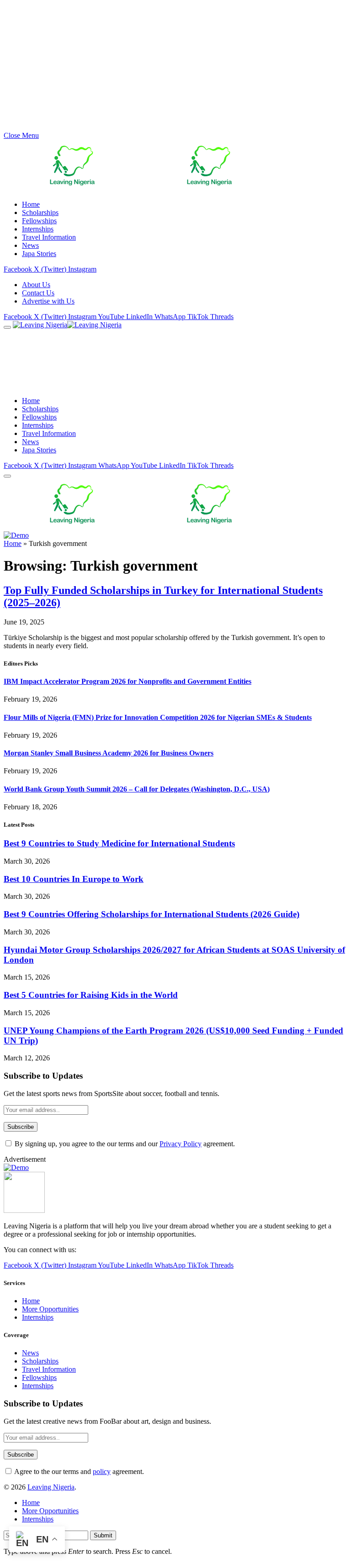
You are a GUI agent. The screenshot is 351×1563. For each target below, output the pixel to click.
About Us (36, 284)
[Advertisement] (175, 67)
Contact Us (38, 293)
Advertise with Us (48, 301)
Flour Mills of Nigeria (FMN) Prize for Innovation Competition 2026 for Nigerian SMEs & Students (158, 717)
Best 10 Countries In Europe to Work (74, 879)
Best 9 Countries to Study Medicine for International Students (119, 843)
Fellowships (39, 221)
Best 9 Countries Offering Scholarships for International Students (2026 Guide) (151, 914)
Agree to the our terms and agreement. (78, 1471)
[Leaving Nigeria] (108, 325)
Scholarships (40, 212)
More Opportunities (50, 1309)
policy (102, 1471)
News (30, 245)
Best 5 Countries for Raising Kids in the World (91, 995)
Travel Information (49, 237)
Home (31, 204)
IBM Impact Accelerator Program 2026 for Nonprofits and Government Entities (127, 681)
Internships (37, 229)
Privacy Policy (181, 1144)
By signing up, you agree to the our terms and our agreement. (124, 1144)
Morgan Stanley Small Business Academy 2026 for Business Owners (108, 753)
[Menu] (7, 327)
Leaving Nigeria (50, 1487)
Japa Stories (39, 253)
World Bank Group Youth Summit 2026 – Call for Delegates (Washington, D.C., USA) (137, 789)
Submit (103, 1535)
